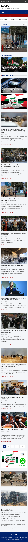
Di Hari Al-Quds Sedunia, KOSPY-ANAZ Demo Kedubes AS (12, 68)
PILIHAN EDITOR (7, 55)
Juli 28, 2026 (4, 134)
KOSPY (5, 5)
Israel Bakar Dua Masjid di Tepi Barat (13, 265)
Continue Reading (6, 144)
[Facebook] (12, 534)
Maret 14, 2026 (5, 70)
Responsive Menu (25, 1)
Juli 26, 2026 (4, 267)
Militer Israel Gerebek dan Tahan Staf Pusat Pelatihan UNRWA (13, 47)
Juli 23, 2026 (4, 433)
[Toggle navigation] (3, 12)
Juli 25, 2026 (4, 301)
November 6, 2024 (6, 107)
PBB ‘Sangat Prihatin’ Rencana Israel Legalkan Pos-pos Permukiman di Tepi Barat (13, 131)
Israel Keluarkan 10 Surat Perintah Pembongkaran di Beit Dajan (12, 165)
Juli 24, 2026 (4, 368)
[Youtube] (16, 534)
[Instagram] (14, 534)
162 (17, 446)
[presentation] (23, 24)
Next (22, 446)
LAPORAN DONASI (7, 75)
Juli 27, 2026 (6, 50)
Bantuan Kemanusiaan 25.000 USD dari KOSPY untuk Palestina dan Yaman (13, 105)
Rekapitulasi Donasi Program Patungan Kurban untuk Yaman (12, 88)
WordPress (19, 539)
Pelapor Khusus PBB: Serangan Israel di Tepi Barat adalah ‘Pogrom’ (13, 298)
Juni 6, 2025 (5, 91)
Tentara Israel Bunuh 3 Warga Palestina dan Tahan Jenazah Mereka (13, 365)
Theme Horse (23, 537)
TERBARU (5, 24)
